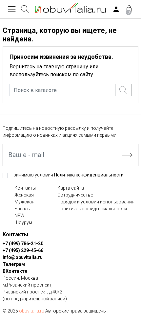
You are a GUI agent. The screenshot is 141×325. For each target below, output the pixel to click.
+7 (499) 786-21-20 (23, 243)
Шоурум (23, 222)
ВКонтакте (15, 271)
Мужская (24, 201)
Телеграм (14, 264)
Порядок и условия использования (95, 201)
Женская (24, 194)
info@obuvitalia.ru (23, 257)
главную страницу (65, 66)
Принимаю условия (67, 174)
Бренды (22, 208)
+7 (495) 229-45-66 (23, 250)
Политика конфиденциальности (89, 174)
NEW (19, 215)
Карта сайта (70, 188)
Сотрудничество (75, 194)
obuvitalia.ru (31, 310)
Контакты (25, 188)
